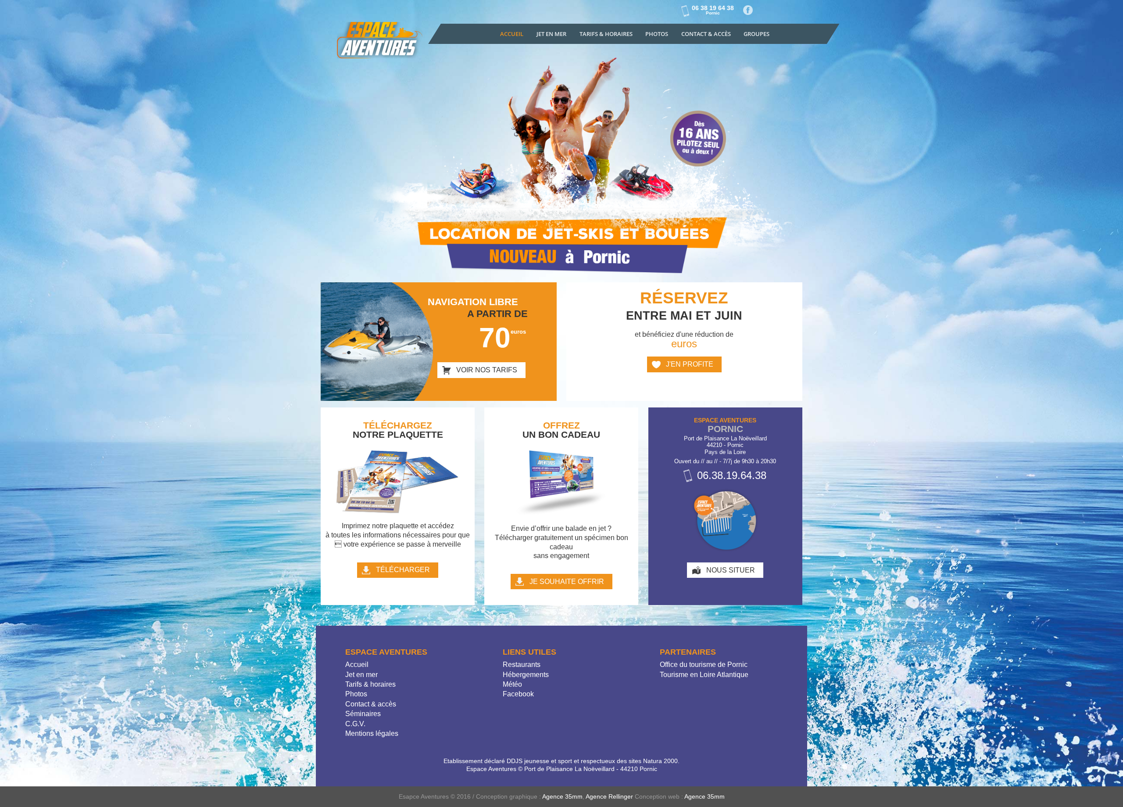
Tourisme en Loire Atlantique (704, 674)
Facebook (748, 10)
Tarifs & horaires (370, 684)
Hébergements (526, 674)
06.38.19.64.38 (731, 475)
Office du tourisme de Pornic (703, 664)
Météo (512, 684)
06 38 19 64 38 (713, 10)
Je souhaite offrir (566, 581)
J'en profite (689, 364)
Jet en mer (551, 34)
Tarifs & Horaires (606, 34)
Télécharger (403, 569)
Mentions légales (371, 733)
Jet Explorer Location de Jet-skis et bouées (381, 42)
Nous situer (730, 570)
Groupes (756, 34)
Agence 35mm (562, 796)
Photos (656, 34)
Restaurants (521, 664)
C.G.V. (355, 724)
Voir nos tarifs (486, 370)
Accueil (511, 34)
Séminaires (363, 713)
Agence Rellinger (609, 796)
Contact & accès (706, 34)
